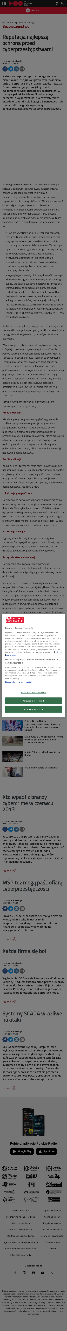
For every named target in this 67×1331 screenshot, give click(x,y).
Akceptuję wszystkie (34, 709)
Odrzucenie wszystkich (33, 700)
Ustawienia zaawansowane (33, 692)
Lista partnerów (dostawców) (18, 682)
